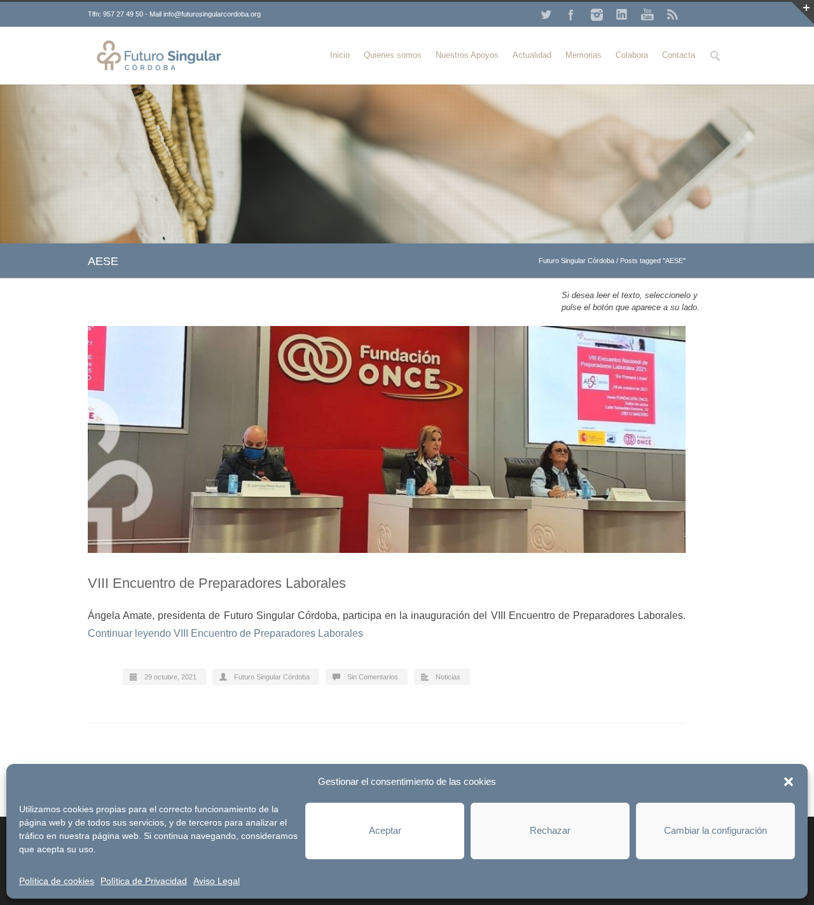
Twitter (545, 14)
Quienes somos (393, 55)
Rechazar (550, 830)
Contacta (678, 55)
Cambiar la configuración (715, 830)
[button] (788, 781)
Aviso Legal (216, 881)
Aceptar (385, 830)
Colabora (632, 55)
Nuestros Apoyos (467, 55)
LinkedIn (622, 14)
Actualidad (532, 55)
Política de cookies (56, 881)
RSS (673, 14)
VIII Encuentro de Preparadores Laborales (217, 583)
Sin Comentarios (372, 677)
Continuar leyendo (225, 633)
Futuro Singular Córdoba (576, 260)
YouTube (647, 14)
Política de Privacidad (143, 881)
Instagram (596, 14)
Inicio (340, 55)
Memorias (583, 55)
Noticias (448, 677)
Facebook (571, 14)
